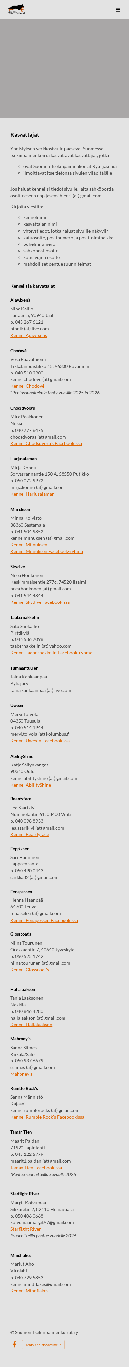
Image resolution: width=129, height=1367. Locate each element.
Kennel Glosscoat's (29, 969)
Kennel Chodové (27, 386)
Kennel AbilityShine (30, 785)
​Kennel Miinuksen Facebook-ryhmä (46, 551)
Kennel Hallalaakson (31, 1024)
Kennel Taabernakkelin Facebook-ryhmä (51, 652)
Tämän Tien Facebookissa (36, 1167)
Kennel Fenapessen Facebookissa (44, 920)
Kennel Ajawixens (28, 335)
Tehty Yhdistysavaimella (43, 1345)
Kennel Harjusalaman (32, 494)
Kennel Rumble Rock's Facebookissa (47, 1117)
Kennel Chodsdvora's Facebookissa (46, 443)
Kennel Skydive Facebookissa (40, 602)
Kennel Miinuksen (28, 544)
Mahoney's (21, 1074)
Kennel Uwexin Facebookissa (40, 740)
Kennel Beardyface (29, 834)
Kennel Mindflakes (29, 1290)
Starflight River (25, 1229)
